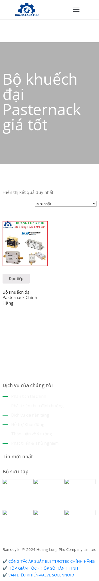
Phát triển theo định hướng (37, 405)
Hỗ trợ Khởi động (27, 424)
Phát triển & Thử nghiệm (35, 443)
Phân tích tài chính (28, 396)
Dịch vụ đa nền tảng (30, 415)
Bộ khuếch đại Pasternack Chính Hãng (20, 297)
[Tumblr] (19, 329)
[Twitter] (7, 329)
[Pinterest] (15, 329)
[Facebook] (4, 329)
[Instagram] (11, 329)
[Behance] (23, 329)
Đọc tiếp (16, 278)
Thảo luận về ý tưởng (31, 434)
